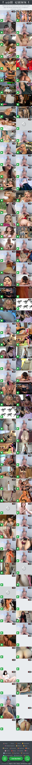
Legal (29, 763)
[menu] (5, 759)
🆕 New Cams (7, 753)
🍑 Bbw (27, 748)
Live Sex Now (16, 758)
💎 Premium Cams (7, 755)
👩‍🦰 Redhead (20, 748)
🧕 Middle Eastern (9, 745)
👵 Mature (19, 745)
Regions (11, 763)
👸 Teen (25, 745)
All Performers (24, 763)
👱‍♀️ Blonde (5, 748)
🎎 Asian (5, 743)
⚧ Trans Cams (25, 753)
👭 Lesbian (20, 750)
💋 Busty (13, 750)
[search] (27, 759)
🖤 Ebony (11, 743)
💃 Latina (18, 743)
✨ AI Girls (26, 755)
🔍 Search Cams (24, 760)
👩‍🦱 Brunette (13, 748)
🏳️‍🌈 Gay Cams (15, 753)
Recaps (18, 763)
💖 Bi (26, 750)
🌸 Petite (7, 750)
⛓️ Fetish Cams (18, 755)
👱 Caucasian (25, 743)
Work (15, 763)
